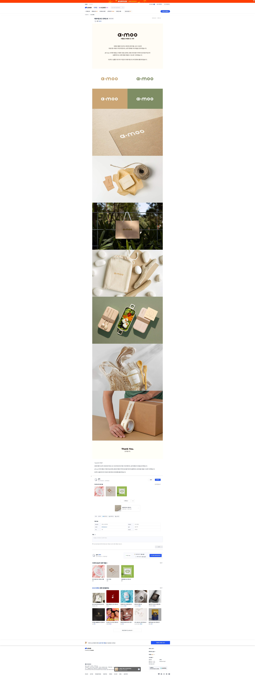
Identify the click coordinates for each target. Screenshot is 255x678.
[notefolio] (91, 4)
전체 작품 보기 (158, 484)
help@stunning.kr (162, 661)
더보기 (161, 562)
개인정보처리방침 (98, 674)
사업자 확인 (105, 674)
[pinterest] (166, 674)
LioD (93, 624)
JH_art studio (137, 624)
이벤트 (151, 654)
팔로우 (100, 21)
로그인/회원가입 (166, 4)
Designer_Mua (94, 605)
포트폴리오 (87, 14)
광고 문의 (115, 674)
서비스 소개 (151, 648)
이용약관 (110, 674)
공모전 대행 (126, 674)
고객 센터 (150, 657)
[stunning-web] (88, 664)
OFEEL (150, 624)
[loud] (86, 4)
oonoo (107, 605)
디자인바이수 (151, 605)
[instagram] (164, 674)
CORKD (107, 624)
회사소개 (86, 674)
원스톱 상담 (128, 11)
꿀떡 (99, 479)
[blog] (159, 674)
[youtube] (169, 674)
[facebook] (161, 674)
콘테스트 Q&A (151, 651)
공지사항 (91, 674)
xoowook (122, 605)
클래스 (120, 674)
